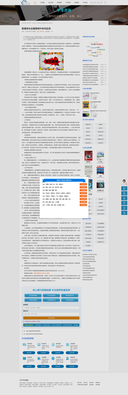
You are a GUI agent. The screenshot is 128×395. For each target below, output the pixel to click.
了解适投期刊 (83, 184)
